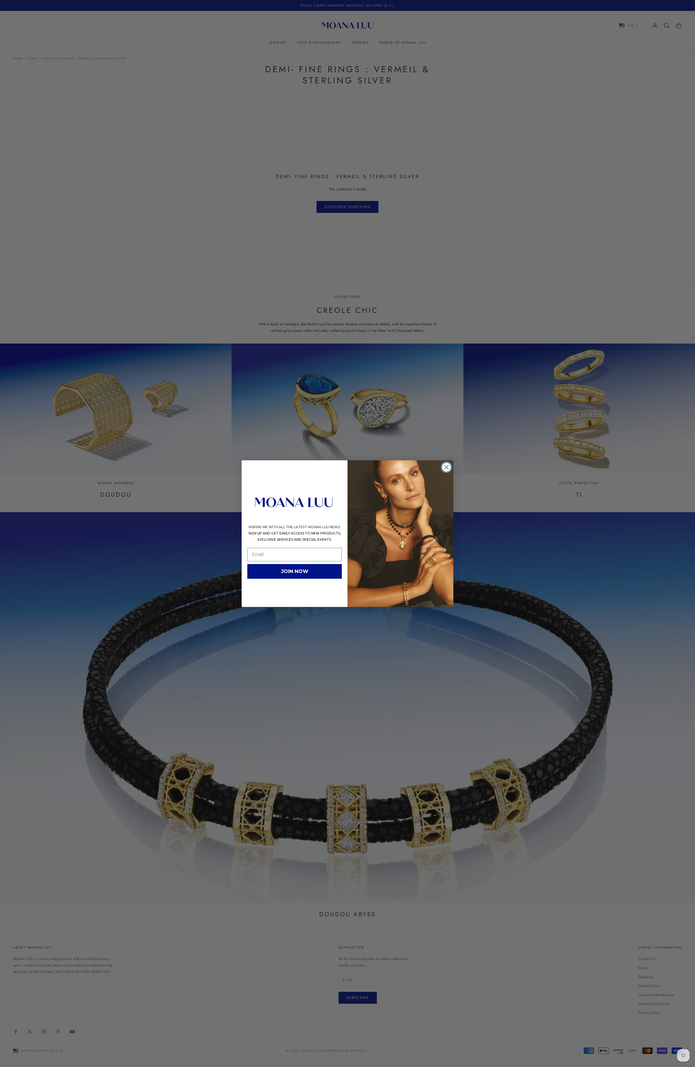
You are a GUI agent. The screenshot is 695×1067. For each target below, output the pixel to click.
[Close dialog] (446, 467)
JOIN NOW (294, 571)
